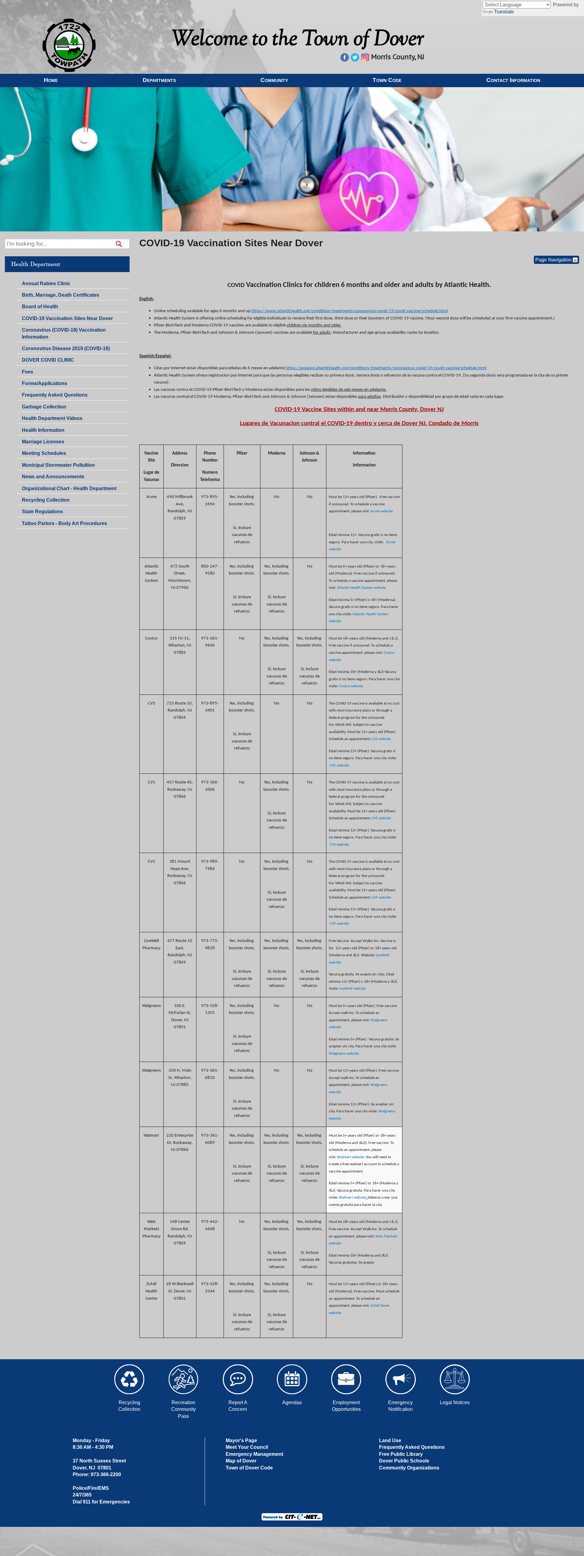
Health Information (43, 430)
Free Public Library (401, 1454)
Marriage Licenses (43, 441)
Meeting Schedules (44, 454)
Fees (27, 371)
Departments (159, 80)
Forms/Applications (44, 384)
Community (274, 80)
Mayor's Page (241, 1440)
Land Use (390, 1440)
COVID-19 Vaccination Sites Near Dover (67, 318)
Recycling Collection (46, 500)
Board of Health (40, 306)
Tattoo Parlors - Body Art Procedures (64, 523)
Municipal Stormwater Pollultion (58, 465)
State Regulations (42, 513)
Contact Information (513, 80)
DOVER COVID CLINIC (48, 360)
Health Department (35, 264)
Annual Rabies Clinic (46, 283)
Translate (504, 11)
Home (51, 80)
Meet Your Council (247, 1447)
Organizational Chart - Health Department (69, 488)
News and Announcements (53, 478)
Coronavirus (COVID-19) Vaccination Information (64, 333)
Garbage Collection (44, 406)
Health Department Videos (52, 418)
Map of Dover (241, 1460)
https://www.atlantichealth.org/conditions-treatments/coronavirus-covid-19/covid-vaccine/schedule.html (350, 311)
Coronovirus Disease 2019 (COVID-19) (66, 348)
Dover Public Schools (404, 1460)
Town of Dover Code (249, 1467)
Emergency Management (254, 1454)
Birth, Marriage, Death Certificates (60, 295)
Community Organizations (409, 1467)
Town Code (387, 80)
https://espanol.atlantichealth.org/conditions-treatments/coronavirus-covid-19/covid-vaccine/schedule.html (386, 368)
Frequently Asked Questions (55, 396)
